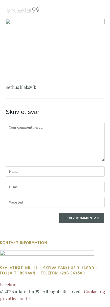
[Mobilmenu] (102, 9)
